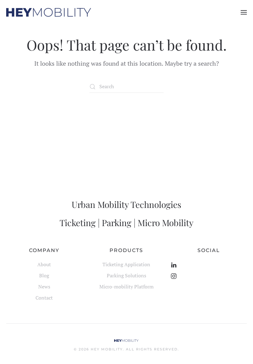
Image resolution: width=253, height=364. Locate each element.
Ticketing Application (126, 264)
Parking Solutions (126, 275)
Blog (44, 275)
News (44, 286)
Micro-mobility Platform (126, 286)
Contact (44, 297)
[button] (244, 12)
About (44, 264)
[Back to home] (48, 12)
